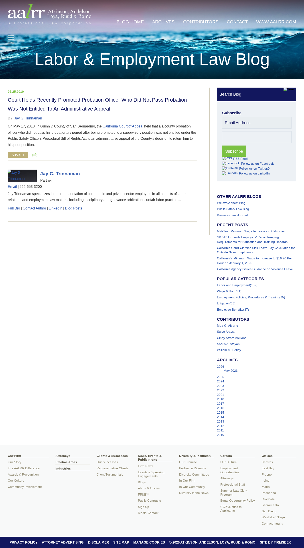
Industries (63, 468)
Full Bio (14, 208)
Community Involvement (25, 486)
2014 (220, 417)
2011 (220, 430)
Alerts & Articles (149, 488)
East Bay (268, 468)
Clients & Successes (112, 456)
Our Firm (14, 456)
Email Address (237, 123)
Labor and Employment (233, 285)
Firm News (145, 466)
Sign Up (143, 507)
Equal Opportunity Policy (237, 500)
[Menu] (11, 37)
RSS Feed (240, 158)
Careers (226, 456)
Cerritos (267, 462)
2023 (220, 386)
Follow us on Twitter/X (254, 168)
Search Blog (230, 94)
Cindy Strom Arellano (232, 338)
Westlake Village (273, 517)
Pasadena (269, 493)
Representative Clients (112, 468)
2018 (220, 399)
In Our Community (192, 486)
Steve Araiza (226, 331)
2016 (220, 408)
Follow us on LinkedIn (254, 173)
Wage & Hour (226, 291)
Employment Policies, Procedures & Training (248, 297)
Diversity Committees (194, 474)
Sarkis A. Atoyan (228, 344)
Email (12, 187)
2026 (220, 366)
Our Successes (107, 462)
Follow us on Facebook (257, 163)
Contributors (200, 21)
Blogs (142, 482)
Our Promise (188, 462)
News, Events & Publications (150, 458)
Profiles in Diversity (192, 468)
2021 (220, 394)
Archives (163, 21)
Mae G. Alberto (227, 325)
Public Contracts (149, 500)
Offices (267, 456)
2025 (220, 377)
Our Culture (16, 480)
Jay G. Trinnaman (28, 118)
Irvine (266, 480)
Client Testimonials (110, 474)
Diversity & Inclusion (195, 456)
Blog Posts (73, 208)
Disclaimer (98, 542)
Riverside (268, 499)
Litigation (223, 303)
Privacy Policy (24, 542)
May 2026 (231, 370)
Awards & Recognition (23, 474)
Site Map (121, 542)
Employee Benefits (230, 309)
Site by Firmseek (275, 542)
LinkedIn (55, 208)
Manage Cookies (149, 542)
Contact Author (34, 208)
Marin (266, 486)
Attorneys (62, 456)
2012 (220, 426)
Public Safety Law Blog (233, 209)
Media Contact (148, 513)
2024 (220, 381)
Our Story (14, 462)
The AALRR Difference (24, 468)
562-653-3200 (31, 187)
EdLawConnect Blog (231, 203)
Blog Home (130, 21)
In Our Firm (187, 480)
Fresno (267, 474)
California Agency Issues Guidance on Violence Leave (255, 269)
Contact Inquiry (272, 523)
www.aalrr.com (276, 21)
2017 (220, 403)
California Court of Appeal (123, 126)
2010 (220, 435)
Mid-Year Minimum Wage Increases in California (251, 231)
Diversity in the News (194, 493)
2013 (220, 421)
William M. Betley (229, 350)
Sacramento (270, 505)
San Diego (269, 511)
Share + (18, 155)
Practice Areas (66, 462)
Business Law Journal (232, 215)
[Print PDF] (34, 155)
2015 (220, 412)
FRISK (143, 494)
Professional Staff (232, 484)
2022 (220, 390)
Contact (237, 21)
